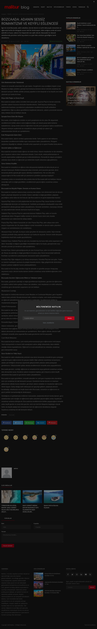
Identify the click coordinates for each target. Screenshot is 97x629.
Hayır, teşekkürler (48, 322)
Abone (70, 318)
